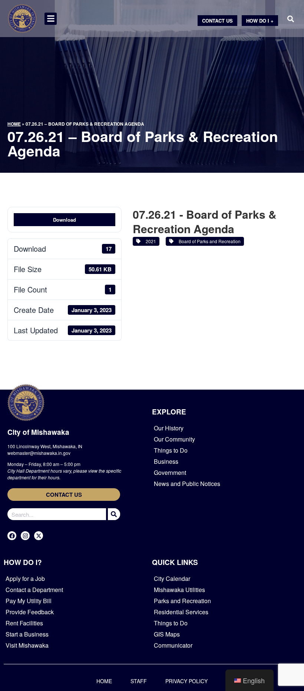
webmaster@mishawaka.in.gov (38, 453)
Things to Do (171, 450)
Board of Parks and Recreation (208, 241)
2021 (149, 241)
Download (64, 219)
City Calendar (172, 578)
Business (166, 461)
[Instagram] (25, 535)
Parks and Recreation (182, 600)
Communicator (173, 645)
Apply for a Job (25, 578)
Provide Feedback (30, 612)
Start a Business (27, 634)
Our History (169, 428)
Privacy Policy (186, 681)
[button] (50, 19)
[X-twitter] (38, 535)
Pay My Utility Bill (29, 600)
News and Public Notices (187, 483)
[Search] (113, 514)
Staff (138, 681)
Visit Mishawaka (27, 645)
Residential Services (181, 612)
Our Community (174, 439)
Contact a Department (34, 589)
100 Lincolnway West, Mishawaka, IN (44, 446)
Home (14, 123)
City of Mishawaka (38, 432)
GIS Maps (167, 634)
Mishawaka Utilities (179, 589)
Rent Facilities (24, 623)
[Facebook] (11, 535)
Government (170, 472)
